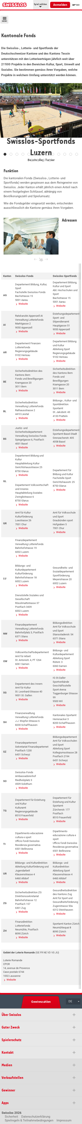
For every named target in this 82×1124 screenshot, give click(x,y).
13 (76, 154)
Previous (6, 122)
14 (31, 160)
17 (49, 160)
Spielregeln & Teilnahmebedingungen (29, 1120)
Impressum (64, 1120)
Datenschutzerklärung (35, 1116)
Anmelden (60, 5)
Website (23, 303)
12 (70, 154)
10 (58, 154)
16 (43, 160)
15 (37, 160)
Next (76, 122)
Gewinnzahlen (41, 1002)
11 (64, 154)
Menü (4, 21)
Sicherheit (11, 1116)
